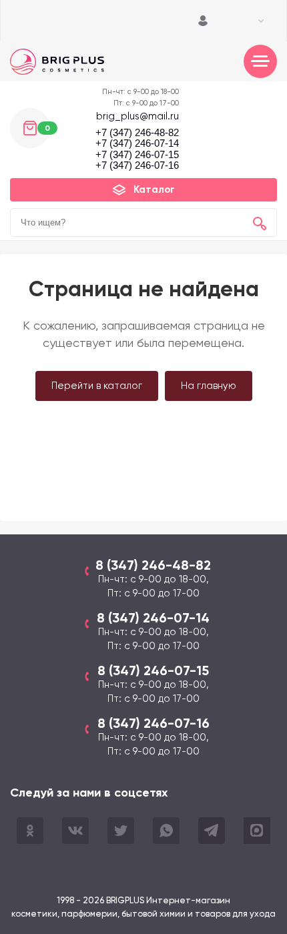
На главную (208, 386)
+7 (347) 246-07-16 (137, 165)
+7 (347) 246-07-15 (137, 154)
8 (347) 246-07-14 (153, 617)
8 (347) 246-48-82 (153, 565)
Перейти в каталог (96, 386)
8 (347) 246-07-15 (153, 670)
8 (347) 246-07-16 (153, 723)
